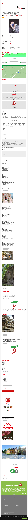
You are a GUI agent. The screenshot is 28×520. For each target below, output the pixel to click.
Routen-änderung (3, 125)
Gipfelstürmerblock (4, 227)
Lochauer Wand (4, 216)
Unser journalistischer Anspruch (7, 513)
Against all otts (4, 367)
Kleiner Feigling (4, 368)
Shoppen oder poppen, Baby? (6, 383)
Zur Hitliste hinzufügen (7, 125)
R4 (2, 174)
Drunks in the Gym (4, 365)
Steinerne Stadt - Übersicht (6, 13)
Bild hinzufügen (19, 125)
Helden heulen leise (5, 170)
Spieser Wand (5, 294)
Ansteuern (4, 130)
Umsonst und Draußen (5, 217)
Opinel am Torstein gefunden (7, 341)
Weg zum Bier (4, 181)
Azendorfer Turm (4, 246)
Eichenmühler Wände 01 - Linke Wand (7, 245)
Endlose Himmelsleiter (5, 177)
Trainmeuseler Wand (5, 218)
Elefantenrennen (4, 188)
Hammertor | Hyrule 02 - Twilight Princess (8, 243)
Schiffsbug (3, 237)
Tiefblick (3, 366)
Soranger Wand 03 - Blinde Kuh (6, 220)
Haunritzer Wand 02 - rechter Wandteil (7, 238)
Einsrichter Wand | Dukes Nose (6, 223)
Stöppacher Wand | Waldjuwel (6, 241)
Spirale (3, 369)
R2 (2, 172)
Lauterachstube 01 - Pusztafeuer (6, 233)
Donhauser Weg (5, 293)
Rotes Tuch (3, 187)
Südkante (4, 376)
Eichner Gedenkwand (5, 240)
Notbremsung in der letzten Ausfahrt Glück (8, 182)
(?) (2, 178)
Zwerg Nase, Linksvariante (5, 183)
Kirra (2, 134)
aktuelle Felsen (6, 478)
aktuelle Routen (5, 190)
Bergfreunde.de (6, 505)
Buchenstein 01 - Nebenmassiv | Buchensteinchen (9, 212)
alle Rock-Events (5, 371)
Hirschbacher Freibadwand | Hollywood (7, 244)
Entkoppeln (4, 381)
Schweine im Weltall (5, 380)
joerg (7, 294)
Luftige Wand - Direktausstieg (7, 295)
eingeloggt (5, 160)
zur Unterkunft (14, 464)
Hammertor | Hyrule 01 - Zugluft (6, 242)
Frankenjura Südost (10, 12)
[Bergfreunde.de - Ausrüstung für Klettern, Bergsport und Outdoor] (7, 202)
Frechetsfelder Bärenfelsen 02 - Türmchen (8, 222)
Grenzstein (3, 226)
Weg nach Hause (4, 180)
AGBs (4, 511)
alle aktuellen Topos (5, 248)
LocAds (15, 107)
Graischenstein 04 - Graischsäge (6, 206)
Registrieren (5, 497)
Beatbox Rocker (4, 167)
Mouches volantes (4, 168)
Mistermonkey (10, 296)
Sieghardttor (4, 236)
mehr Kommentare (6, 298)
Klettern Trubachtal (17, 505)
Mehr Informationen (14, 91)
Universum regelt (4, 185)
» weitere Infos (24, 493)
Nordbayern (4, 12)
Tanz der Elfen (5, 382)
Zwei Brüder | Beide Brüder (13, 13)
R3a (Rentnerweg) (5, 296)
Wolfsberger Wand (4, 229)
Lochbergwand (4, 211)
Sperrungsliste (16, 497)
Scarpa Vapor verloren (6, 340)
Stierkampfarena (4, 209)
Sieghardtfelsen (4, 235)
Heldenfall (3, 171)
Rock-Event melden (14, 120)
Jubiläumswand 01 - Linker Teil (6, 219)
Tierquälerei (4, 169)
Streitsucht (4, 377)
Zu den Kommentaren (23, 125)
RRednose (9, 293)
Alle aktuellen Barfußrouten (7, 385)
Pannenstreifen (4, 176)
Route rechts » (24, 62)
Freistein (3, 228)
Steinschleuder (4, 361)
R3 (2, 173)
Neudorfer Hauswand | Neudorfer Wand (7, 210)
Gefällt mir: (3, 138)
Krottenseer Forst (18, 12)
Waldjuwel (3, 362)
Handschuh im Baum (5, 166)
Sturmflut (3, 164)
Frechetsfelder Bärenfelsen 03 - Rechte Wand (8, 225)
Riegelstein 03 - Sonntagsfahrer (6, 208)
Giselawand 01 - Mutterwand (6, 213)
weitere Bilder (5, 288)
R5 (2, 175)
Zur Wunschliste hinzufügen (11, 126)
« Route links (4, 62)
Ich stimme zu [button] (24, 518)
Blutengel (14, 58)
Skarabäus (3, 363)
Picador (3, 186)
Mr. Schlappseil (4, 163)
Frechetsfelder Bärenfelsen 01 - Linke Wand (8, 224)
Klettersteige (5, 507)
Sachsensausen (4, 179)
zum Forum (5, 343)
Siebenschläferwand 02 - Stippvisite (7, 231)
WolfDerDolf (13, 295)
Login (4, 499)
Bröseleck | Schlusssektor (5, 221)
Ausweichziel (4, 165)
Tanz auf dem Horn (4, 184)
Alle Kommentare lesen (5, 157)
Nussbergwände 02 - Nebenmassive (7, 234)
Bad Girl (4, 378)
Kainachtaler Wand (4, 215)
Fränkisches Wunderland (5, 207)
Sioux (3, 364)
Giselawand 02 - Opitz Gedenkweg (6, 214)
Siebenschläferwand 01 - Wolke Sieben (7, 230)
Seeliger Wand (4, 232)
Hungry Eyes (4, 379)
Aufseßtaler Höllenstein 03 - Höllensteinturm (8, 239)
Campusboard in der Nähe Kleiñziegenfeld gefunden (9, 339)
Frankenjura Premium (6, 501)
